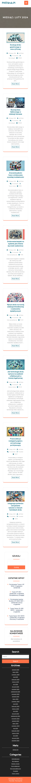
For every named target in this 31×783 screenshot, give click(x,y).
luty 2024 (15, 735)
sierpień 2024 (15, 721)
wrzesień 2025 (15, 694)
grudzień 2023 (15, 740)
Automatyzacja (15, 759)
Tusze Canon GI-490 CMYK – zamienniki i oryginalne (16, 610)
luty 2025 (15, 711)
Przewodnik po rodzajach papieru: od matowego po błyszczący (15, 442)
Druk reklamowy (15, 766)
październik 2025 (15, 691)
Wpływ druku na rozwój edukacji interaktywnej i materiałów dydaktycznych (15, 308)
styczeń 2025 (15, 713)
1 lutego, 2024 (12, 449)
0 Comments (15, 55)
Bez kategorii (12, 58)
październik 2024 (15, 716)
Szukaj (16, 556)
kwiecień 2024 (15, 730)
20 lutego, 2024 (12, 53)
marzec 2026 (15, 682)
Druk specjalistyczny (12, 254)
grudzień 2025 (15, 689)
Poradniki (21, 451)
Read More (15, 84)
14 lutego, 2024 (12, 181)
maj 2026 (15, 677)
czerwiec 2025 (15, 701)
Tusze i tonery (12, 186)
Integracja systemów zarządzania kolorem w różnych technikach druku (15, 506)
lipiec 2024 (15, 723)
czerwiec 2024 (15, 726)
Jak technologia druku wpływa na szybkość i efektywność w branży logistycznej (15, 375)
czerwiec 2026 (15, 674)
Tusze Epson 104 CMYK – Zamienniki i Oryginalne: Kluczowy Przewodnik (17, 617)
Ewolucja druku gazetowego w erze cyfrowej (15, 47)
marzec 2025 (15, 708)
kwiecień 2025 (15, 706)
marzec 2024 (15, 733)
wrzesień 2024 (15, 718)
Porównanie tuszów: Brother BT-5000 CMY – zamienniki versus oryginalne (16, 602)
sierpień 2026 (15, 669)
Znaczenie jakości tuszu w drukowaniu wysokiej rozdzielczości (15, 175)
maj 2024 (15, 728)
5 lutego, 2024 (12, 315)
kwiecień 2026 (15, 679)
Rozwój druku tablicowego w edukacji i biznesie (15, 112)
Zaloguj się (15, 749)
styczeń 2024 (15, 738)
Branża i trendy (12, 387)
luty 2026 (15, 684)
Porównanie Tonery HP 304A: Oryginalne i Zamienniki (16, 586)
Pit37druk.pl (8, 2)
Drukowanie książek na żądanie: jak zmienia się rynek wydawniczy (15, 243)
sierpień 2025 (15, 696)
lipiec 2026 (15, 672)
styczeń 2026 (15, 686)
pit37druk (21, 53)
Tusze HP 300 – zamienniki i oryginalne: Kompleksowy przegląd (16, 593)
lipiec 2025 (15, 699)
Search (15, 661)
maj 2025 (15, 704)
